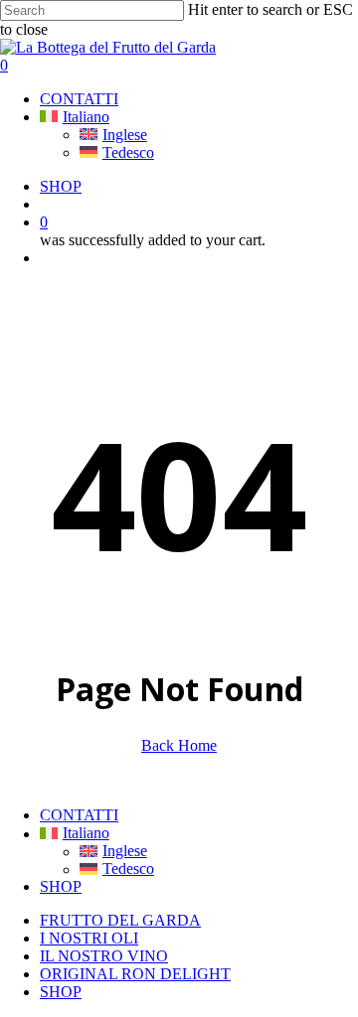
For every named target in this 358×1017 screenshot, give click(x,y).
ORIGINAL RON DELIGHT (135, 973)
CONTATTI (79, 814)
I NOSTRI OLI (89, 938)
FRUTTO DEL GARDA (120, 920)
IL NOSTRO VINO (104, 955)
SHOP (61, 886)
